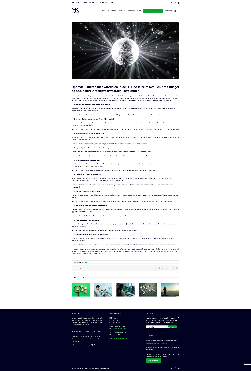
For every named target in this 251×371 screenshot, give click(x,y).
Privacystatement (104, 368)
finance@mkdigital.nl (121, 338)
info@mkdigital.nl (119, 328)
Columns (87, 262)
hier (98, 345)
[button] (175, 10)
